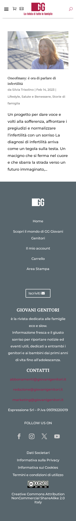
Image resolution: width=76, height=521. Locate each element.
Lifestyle (14, 97)
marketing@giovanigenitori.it (38, 400)
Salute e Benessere (36, 97)
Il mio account (38, 248)
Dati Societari (38, 453)
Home (38, 221)
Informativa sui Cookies (38, 468)
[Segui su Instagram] (31, 436)
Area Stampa (38, 269)
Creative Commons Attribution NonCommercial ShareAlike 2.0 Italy (38, 498)
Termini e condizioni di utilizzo (38, 475)
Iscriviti (34, 293)
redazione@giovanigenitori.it (38, 389)
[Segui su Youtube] (57, 436)
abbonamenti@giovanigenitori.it (38, 379)
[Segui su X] (44, 436)
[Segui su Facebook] (19, 436)
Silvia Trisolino (23, 90)
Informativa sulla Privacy (38, 460)
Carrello (38, 259)
